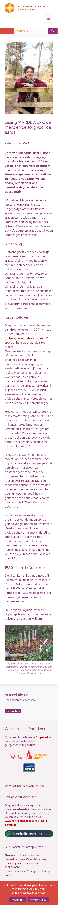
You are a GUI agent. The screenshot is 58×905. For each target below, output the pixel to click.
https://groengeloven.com (24, 338)
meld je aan (15, 863)
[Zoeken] (52, 31)
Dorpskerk (42, 737)
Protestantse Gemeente (31, 6)
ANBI (32, 785)
